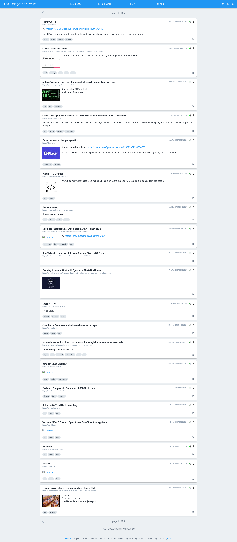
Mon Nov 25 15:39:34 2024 (177, 342)
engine (53, 379)
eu (84, 355)
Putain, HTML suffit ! (52, 173)
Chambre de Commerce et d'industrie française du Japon (70, 325)
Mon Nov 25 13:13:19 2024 (177, 364)
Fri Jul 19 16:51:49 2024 (178, 463)
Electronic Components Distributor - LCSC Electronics (68, 388)
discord (57, 165)
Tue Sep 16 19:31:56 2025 (178, 228)
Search (161, 3)
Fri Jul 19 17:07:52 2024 (178, 405)
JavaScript (63, 244)
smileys (55, 316)
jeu (45, 413)
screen (52, 131)
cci (59, 333)
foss (57, 413)
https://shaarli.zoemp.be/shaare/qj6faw (85, 235)
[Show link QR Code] (193, 39)
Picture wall (104, 3)
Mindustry (47, 446)
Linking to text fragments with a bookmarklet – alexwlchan (71, 228)
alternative (47, 165)
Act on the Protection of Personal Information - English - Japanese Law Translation (83, 342)
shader (52, 220)
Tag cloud (75, 3)
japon (53, 333)
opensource (63, 379)
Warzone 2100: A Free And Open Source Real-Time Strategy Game (74, 422)
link (55, 244)
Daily (133, 3)
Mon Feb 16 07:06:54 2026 (178, 140)
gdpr (78, 355)
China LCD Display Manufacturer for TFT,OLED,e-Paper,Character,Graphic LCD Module (84, 115)
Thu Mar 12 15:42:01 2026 (178, 21)
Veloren (46, 463)
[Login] (233, 4)
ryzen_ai (53, 73)
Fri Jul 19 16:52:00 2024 (178, 446)
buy (45, 131)
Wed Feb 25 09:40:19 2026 (178, 82)
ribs (45, 512)
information (70, 355)
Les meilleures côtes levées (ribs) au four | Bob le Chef (68, 488)
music (46, 39)
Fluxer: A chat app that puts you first (60, 140)
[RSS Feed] (228, 4)
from (54, 396)
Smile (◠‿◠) (49, 303)
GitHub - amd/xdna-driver (55, 48)
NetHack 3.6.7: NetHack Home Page (60, 405)
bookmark (47, 244)
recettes (52, 512)
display (59, 131)
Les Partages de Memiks (20, 4)
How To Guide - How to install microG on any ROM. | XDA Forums (74, 253)
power (52, 198)
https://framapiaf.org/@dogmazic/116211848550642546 (74, 28)
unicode (46, 316)
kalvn (169, 538)
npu (60, 73)
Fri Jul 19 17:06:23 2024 (178, 422)
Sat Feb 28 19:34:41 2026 (178, 48)
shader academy (50, 207)
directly (46, 396)
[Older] (43, 13)
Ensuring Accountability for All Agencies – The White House (71, 270)
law (52, 355)
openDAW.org (49, 21)
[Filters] (223, 4)
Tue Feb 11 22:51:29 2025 (178, 303)
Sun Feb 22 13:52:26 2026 (178, 115)
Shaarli (68, 538)
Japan (46, 355)
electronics (69, 131)
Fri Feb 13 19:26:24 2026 (178, 173)
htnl (45, 198)
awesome (58, 106)
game (66, 220)
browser (68, 39)
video (59, 220)
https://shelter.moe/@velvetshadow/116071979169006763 (116, 147)
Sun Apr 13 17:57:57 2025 (178, 253)
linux (72, 73)
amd (45, 73)
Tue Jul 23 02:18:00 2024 (178, 388)
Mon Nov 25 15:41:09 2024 (177, 325)
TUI (45, 106)
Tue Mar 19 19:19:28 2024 (178, 488)
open (53, 39)
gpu (45, 220)
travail (46, 333)
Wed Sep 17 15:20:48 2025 (178, 207)
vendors (61, 396)
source (60, 39)
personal (60, 355)
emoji (63, 316)
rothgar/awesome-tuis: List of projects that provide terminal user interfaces (79, 82)
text (71, 244)
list (50, 106)
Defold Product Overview (54, 364)
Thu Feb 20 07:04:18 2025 (178, 270)
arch (66, 73)
